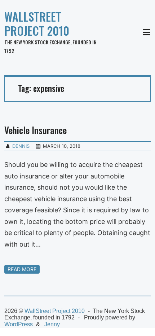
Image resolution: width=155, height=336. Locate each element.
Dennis (21, 146)
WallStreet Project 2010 (36, 23)
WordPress (18, 324)
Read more (22, 269)
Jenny (52, 324)
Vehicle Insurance (35, 130)
